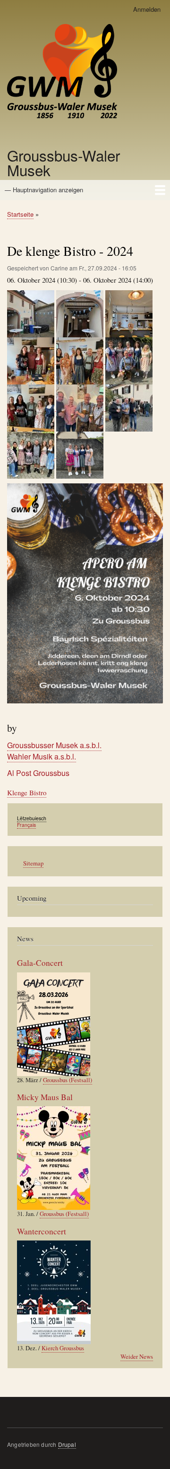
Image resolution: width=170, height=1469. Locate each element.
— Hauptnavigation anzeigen (44, 189)
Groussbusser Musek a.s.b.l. (54, 745)
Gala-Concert (40, 962)
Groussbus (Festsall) (67, 1080)
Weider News (136, 1357)
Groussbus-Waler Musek (63, 162)
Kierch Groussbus (63, 1348)
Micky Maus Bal (45, 1097)
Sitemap (33, 863)
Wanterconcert (41, 1231)
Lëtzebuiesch (31, 818)
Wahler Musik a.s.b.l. (41, 756)
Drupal (67, 1444)
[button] (31, 313)
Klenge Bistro (26, 792)
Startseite (20, 214)
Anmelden (147, 9)
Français (26, 824)
